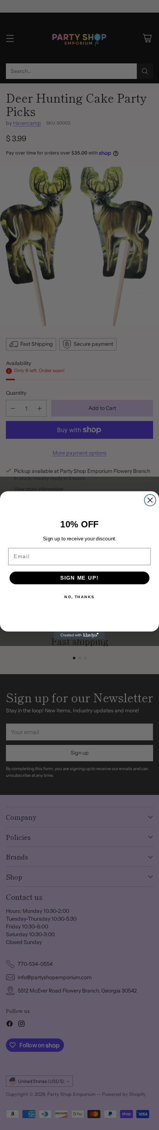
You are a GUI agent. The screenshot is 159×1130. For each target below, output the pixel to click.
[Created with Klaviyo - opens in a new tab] (79, 635)
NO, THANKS (79, 596)
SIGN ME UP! (79, 577)
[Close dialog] (150, 500)
